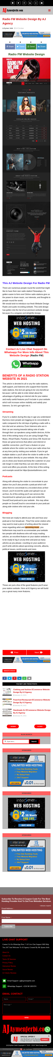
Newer (13, 726)
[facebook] (13, 3)
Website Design (9, 671)
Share (11, 46)
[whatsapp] (36, 3)
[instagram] (24, 3)
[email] (42, 3)
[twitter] (18, 3)
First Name (7, 917)
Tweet (22, 46)
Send (32, 46)
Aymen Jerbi (8, 28)
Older (39, 726)
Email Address (8, 908)
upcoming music (32, 527)
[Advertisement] (26, 620)
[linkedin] (30, 3)
